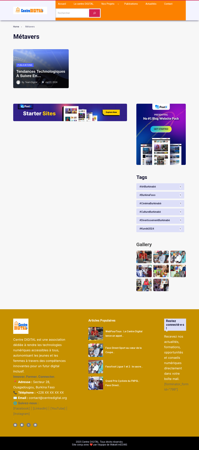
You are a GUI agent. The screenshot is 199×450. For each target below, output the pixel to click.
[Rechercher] (94, 13)
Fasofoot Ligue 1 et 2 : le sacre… (124, 366)
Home (16, 26)
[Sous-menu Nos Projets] (118, 4)
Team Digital (31, 82)
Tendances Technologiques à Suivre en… (40, 73)
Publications (25, 65)
